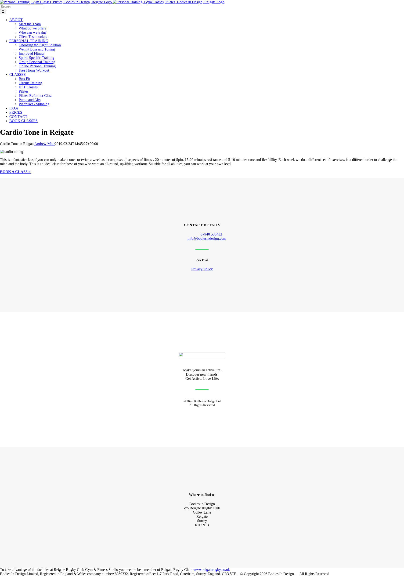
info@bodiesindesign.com (207, 238)
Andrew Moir (44, 144)
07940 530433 (211, 234)
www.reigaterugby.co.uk (211, 570)
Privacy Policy (202, 269)
